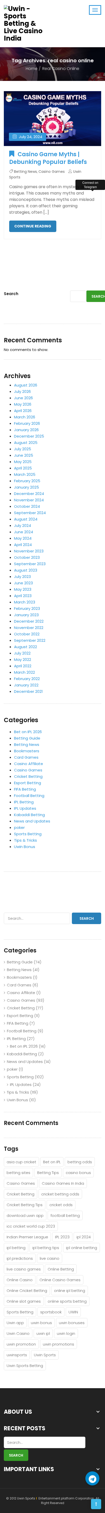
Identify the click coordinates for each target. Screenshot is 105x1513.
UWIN (73, 1312)
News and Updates (32, 821)
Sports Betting (28, 834)
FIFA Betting (25, 789)
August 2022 (25, 646)
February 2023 (27, 608)
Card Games (26, 757)
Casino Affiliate (28, 763)
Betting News (25, 171)
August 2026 (25, 385)
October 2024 (27, 506)
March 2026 (24, 417)
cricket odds (61, 1204)
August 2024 (25, 519)
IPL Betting (24, 802)
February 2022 (27, 678)
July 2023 (22, 576)
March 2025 (24, 474)
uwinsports (17, 1355)
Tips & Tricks (25, 840)
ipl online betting (81, 1247)
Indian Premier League (27, 1237)
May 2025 (23, 461)
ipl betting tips (45, 1247)
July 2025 (22, 449)
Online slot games (24, 1301)
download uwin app (25, 1215)
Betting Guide (27, 738)
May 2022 (22, 659)
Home (31, 68)
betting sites (18, 1172)
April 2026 (23, 410)
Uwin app (15, 1322)
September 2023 (30, 563)
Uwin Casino (18, 1333)
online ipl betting (69, 1290)
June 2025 (23, 455)
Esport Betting (27, 782)
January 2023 (26, 615)
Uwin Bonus (24, 846)
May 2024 (23, 538)
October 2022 (27, 634)
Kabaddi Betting (29, 814)
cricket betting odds (60, 1194)
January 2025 (26, 487)
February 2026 (27, 423)
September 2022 (29, 640)
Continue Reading (32, 226)
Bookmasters (26, 751)
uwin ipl (43, 1333)
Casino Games (51, 171)
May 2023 (22, 589)
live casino (49, 1258)
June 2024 (23, 532)
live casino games (24, 1269)
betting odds (80, 1162)
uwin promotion (21, 1344)
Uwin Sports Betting (25, 1365)
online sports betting (67, 1301)
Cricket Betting (28, 776)
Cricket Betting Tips (25, 1204)
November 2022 (28, 627)
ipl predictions (20, 1258)
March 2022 (24, 672)
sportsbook (51, 1312)
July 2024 (22, 525)
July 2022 (22, 653)
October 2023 (27, 557)
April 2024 (23, 544)
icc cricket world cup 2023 (31, 1226)
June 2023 (23, 583)
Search (11, 293)
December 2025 (29, 436)
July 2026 (22, 391)
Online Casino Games (60, 1279)
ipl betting (16, 1247)
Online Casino (20, 1279)
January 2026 (26, 429)
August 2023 (25, 570)
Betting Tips (48, 1172)
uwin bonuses (72, 1322)
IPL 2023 (62, 1237)
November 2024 (29, 500)
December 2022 (29, 621)
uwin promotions (58, 1344)
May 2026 (22, 404)
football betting (65, 1215)
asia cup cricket (21, 1162)
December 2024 (29, 493)
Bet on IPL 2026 (28, 731)
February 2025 (27, 480)
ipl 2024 (83, 1237)
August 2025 (25, 442)
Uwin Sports (45, 1355)
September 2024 (30, 512)
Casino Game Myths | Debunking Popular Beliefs (48, 158)
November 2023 (29, 551)
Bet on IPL (52, 1162)
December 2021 (28, 691)
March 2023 (24, 602)
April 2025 (23, 468)
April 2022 (22, 666)
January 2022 (26, 685)
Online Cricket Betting (27, 1290)
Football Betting (29, 795)
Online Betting (61, 1269)
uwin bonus (41, 1322)
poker (19, 827)
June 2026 (23, 398)
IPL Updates (25, 808)
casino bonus (78, 1172)
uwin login (66, 1333)
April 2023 (23, 595)
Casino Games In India (63, 1183)
